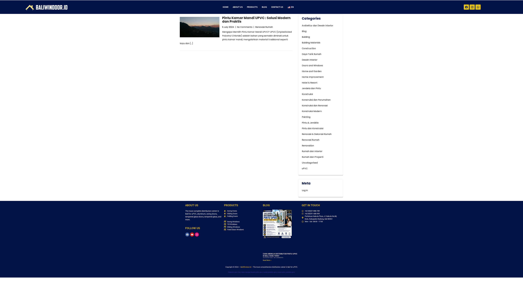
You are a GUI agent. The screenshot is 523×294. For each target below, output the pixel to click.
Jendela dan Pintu (311, 88)
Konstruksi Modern (312, 111)
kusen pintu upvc (257, 272)
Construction (309, 48)
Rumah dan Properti (312, 157)
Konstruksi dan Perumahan (316, 99)
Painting (306, 117)
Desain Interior (309, 59)
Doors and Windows (312, 65)
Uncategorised (310, 162)
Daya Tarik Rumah (311, 54)
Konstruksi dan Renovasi (315, 105)
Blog (264, 7)
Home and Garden (312, 71)
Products (252, 7)
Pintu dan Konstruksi (312, 128)
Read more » (267, 260)
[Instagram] (197, 234)
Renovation (308, 145)
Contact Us (277, 7)
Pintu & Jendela (310, 122)
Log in (305, 190)
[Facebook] (187, 234)
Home (226, 7)
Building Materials (311, 42)
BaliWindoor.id (246, 267)
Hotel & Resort (309, 82)
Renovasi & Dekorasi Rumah (317, 134)
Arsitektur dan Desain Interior (317, 25)
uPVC (305, 168)
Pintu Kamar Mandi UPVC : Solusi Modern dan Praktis (256, 20)
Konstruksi (307, 94)
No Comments (244, 27)
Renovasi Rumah (264, 27)
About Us (238, 7)
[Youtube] (192, 234)
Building (306, 37)
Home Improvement (313, 77)
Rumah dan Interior (312, 151)
